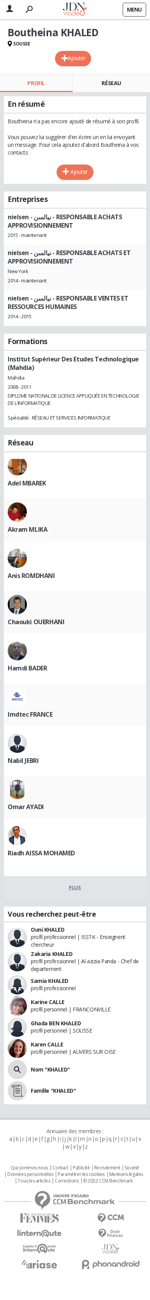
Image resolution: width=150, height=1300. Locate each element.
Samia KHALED (49, 980)
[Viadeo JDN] (110, 1249)
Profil (36, 83)
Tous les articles (34, 1181)
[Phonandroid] (110, 1264)
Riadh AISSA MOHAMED (41, 853)
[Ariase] (39, 1264)
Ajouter (76, 58)
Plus (75, 887)
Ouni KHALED (47, 929)
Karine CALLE (48, 1002)
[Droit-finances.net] (110, 1233)
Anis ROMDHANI (31, 575)
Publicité (81, 1168)
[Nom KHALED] (17, 1069)
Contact (60, 1168)
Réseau (111, 83)
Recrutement (107, 1168)
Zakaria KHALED (51, 953)
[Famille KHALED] (17, 1090)
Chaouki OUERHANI (36, 622)
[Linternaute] (39, 1233)
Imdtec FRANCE (30, 714)
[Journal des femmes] (39, 1218)
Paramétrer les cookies (81, 1174)
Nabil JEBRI (23, 760)
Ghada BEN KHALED (56, 1023)
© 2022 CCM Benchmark (108, 1181)
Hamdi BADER (27, 668)
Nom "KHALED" (50, 1069)
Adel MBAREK (27, 483)
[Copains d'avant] (39, 1248)
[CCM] (110, 1218)
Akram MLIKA (27, 529)
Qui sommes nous (29, 1168)
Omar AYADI (26, 807)
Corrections (66, 1181)
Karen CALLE (47, 1044)
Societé (132, 1168)
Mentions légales (126, 1174)
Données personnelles (30, 1174)
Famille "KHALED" (53, 1090)
